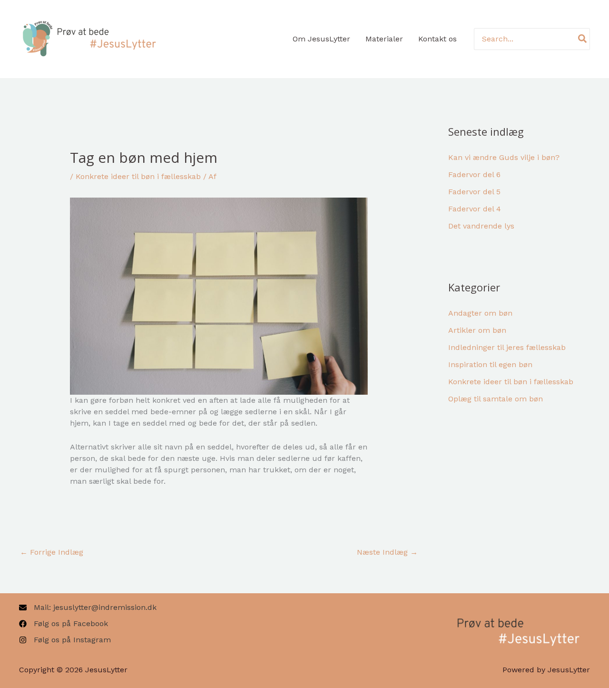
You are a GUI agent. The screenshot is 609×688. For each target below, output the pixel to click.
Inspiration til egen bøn (490, 364)
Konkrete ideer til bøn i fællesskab (138, 176)
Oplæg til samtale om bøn (495, 398)
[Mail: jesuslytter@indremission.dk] (88, 607)
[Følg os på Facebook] (63, 623)
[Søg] (582, 39)
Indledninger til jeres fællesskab (507, 347)
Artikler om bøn (477, 330)
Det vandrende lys (481, 225)
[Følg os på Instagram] (65, 640)
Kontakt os (437, 38)
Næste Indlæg (387, 552)
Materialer (384, 38)
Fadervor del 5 (474, 191)
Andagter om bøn (480, 313)
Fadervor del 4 (474, 208)
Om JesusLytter (321, 38)
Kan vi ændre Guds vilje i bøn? (504, 157)
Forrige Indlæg (51, 552)
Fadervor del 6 (474, 174)
